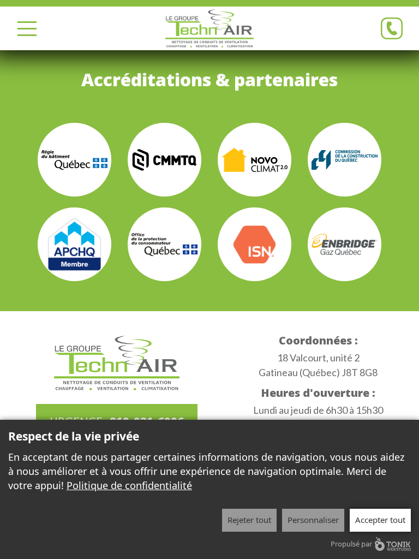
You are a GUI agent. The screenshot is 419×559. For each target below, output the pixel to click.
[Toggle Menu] (27, 29)
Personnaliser (313, 519)
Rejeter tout (249, 519)
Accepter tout (380, 519)
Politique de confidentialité (129, 485)
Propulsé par (351, 544)
